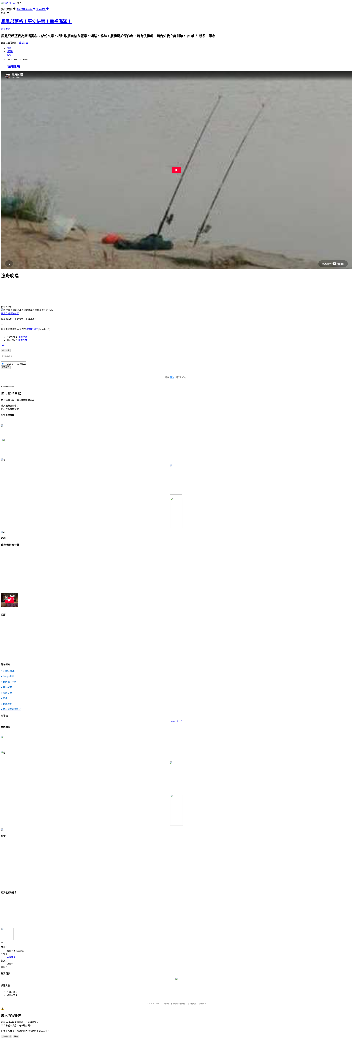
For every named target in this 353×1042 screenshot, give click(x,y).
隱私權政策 (192, 1004)
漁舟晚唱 (13, 66)
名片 (9, 55)
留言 (36, 329)
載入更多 (5, 350)
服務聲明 (202, 1004)
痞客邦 (29, 329)
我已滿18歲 (6, 1037)
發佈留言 (5, 367)
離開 (16, 1037)
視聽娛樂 (22, 337)
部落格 (10, 51)
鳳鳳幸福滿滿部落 (10, 313)
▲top (3, 345)
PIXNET (156, 1004)
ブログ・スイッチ (176, 721)
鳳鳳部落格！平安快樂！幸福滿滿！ (36, 21)
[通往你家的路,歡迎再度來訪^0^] (176, 979)
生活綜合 (23, 43)
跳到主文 (5, 29)
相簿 (9, 48)
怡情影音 (22, 340)
